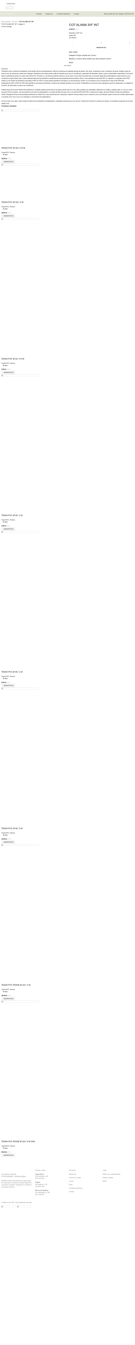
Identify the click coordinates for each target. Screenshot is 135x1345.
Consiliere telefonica (75, 1188)
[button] (8, 162)
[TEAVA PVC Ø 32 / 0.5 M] (20, 287)
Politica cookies (108, 1177)
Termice (14, 21)
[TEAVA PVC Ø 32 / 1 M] (20, 444)
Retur (71, 1184)
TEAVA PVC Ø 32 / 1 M (11, 515)
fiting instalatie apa (89, 59)
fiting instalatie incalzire (103, 59)
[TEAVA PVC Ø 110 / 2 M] (20, 182)
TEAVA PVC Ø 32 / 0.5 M (12, 359)
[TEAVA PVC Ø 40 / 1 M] (20, 600)
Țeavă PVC (5, 152)
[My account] (130, 5)
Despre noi (72, 1174)
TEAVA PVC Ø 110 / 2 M (12, 202)
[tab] (67, 66)
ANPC (105, 1181)
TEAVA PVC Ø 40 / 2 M (11, 828)
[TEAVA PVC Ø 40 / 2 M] (20, 757)
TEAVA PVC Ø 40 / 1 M (11, 672)
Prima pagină (5, 21)
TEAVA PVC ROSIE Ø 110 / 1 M (15, 985)
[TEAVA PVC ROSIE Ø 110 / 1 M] (20, 914)
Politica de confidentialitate (111, 1174)
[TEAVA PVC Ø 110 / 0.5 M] (20, 128)
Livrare (71, 1181)
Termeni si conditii (75, 1177)
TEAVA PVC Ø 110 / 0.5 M (13, 148)
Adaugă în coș (101, 47)
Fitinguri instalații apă (83, 55)
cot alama (79, 59)
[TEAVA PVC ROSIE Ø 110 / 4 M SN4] (20, 1070)
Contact (71, 1191)
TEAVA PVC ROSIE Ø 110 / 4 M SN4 (18, 1141)
